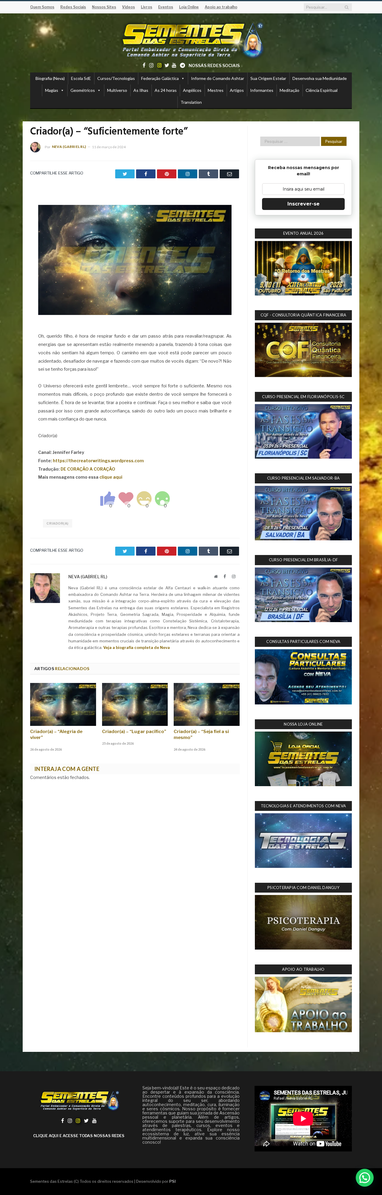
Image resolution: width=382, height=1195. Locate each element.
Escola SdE (81, 78)
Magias (51, 90)
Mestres (216, 90)
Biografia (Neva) (50, 78)
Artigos (237, 90)
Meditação (289, 90)
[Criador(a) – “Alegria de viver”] (63, 704)
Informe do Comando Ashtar (217, 78)
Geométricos (82, 90)
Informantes (261, 90)
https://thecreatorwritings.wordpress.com (98, 460)
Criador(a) (58, 523)
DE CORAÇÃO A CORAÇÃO (88, 468)
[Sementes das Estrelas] (191, 39)
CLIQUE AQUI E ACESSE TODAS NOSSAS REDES (78, 1135)
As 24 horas (166, 90)
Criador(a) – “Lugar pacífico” (134, 731)
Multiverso (117, 90)
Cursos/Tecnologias (116, 78)
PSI (172, 1181)
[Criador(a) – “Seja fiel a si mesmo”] (207, 704)
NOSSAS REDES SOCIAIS (214, 65)
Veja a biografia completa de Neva (136, 647)
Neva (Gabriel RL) (69, 146)
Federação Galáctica (160, 78)
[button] (365, 1178)
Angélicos (192, 90)
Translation (191, 102)
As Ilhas (140, 90)
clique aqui (110, 477)
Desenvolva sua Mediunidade (319, 78)
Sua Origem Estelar (268, 78)
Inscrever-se (303, 204)
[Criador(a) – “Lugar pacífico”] (135, 704)
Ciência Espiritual (322, 90)
